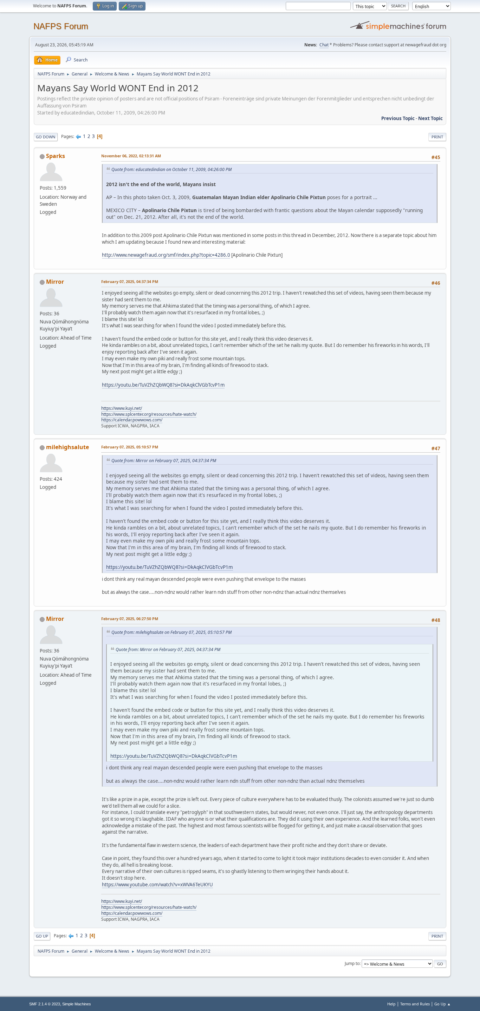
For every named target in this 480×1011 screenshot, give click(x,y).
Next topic (430, 118)
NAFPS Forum (60, 26)
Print (437, 136)
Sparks (55, 156)
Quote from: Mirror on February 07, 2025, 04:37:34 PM (163, 461)
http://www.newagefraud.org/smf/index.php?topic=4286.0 (166, 255)
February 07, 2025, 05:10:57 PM (129, 446)
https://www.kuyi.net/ (121, 408)
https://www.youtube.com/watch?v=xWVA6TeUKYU (157, 884)
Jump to (352, 963)
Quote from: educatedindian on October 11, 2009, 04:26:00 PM (171, 169)
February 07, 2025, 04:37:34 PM (129, 281)
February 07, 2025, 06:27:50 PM (129, 618)
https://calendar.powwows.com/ (131, 420)
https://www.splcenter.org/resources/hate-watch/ (148, 414)
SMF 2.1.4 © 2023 (44, 1004)
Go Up (42, 936)
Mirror (55, 281)
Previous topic (398, 118)
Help (391, 1003)
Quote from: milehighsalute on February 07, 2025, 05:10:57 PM (171, 632)
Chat (324, 45)
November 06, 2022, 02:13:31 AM (131, 155)
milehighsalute (67, 447)
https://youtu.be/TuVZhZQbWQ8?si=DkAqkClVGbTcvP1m (163, 385)
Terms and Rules (415, 1003)
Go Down (46, 136)
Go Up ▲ (442, 1003)
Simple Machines (76, 1004)
